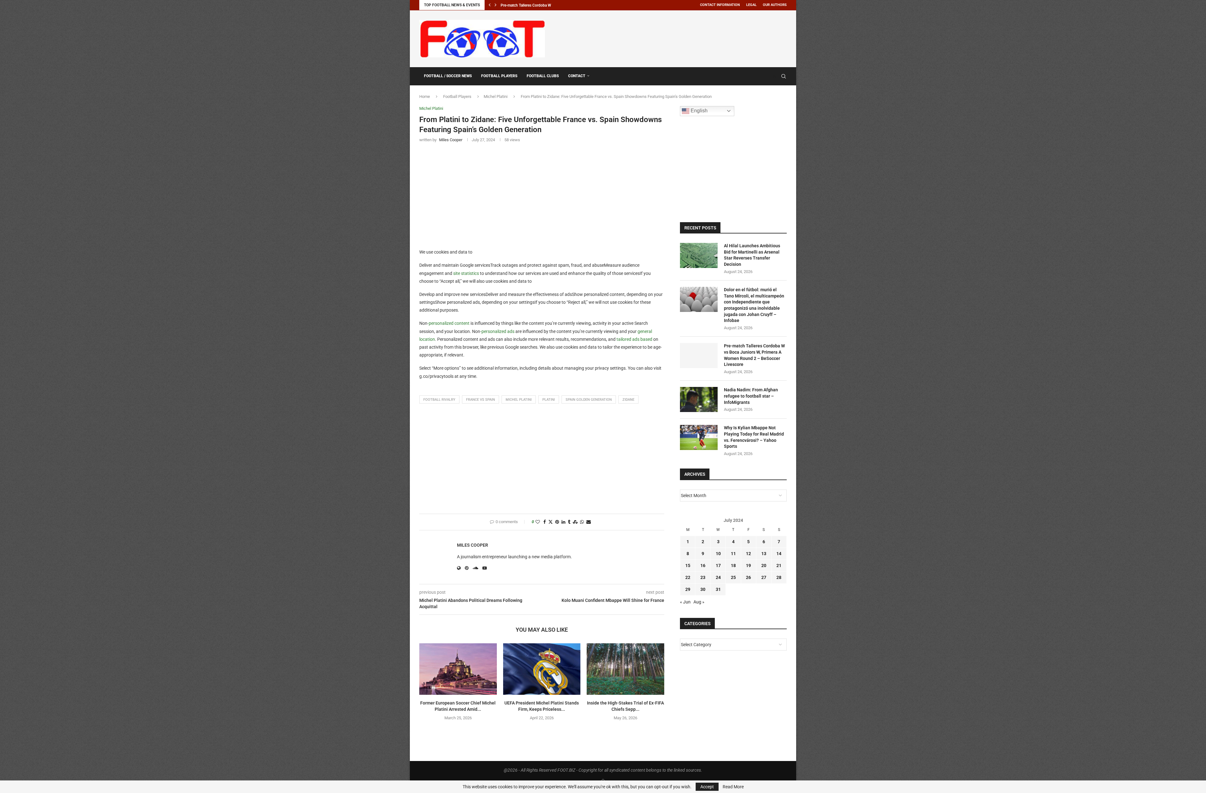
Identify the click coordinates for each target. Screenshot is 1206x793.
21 (778, 565)
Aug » (698, 601)
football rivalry (439, 400)
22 (687, 577)
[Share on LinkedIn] (563, 522)
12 (748, 553)
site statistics (466, 273)
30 (702, 589)
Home (424, 96)
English (698, 110)
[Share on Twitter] (550, 522)
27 (763, 577)
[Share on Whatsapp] (582, 522)
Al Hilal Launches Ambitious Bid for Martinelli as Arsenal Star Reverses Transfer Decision (752, 255)
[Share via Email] (588, 522)
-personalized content (448, 323)
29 (687, 589)
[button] (489, 5)
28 (778, 577)
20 (763, 565)
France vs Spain (480, 400)
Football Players (499, 76)
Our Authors (775, 5)
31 (718, 589)
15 (687, 565)
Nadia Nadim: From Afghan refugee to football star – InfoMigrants (751, 396)
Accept (707, 786)
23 (702, 577)
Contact (576, 76)
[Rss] (774, 76)
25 (733, 577)
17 (718, 565)
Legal (751, 5)
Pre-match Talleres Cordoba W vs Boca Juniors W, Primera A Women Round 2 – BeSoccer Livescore (754, 355)
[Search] (783, 76)
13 (763, 553)
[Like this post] (537, 522)
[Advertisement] (672, 38)
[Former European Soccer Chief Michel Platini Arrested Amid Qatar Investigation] (458, 669)
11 (733, 553)
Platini (548, 400)
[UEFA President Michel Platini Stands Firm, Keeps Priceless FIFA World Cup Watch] (542, 669)
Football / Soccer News (448, 76)
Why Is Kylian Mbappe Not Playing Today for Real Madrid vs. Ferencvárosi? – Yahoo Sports (754, 437)
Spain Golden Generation (589, 400)
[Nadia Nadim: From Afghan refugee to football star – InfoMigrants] (699, 399)
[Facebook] (768, 76)
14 (778, 553)
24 (718, 577)
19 (748, 565)
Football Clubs (543, 76)
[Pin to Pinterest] (557, 522)
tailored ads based (634, 339)
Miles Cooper (472, 545)
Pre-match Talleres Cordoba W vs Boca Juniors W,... (544, 5)
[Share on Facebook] (544, 522)
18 (733, 565)
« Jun (685, 601)
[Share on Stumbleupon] (575, 522)
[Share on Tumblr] (569, 522)
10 (718, 553)
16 (702, 565)
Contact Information (720, 5)
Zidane (628, 400)
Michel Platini (496, 96)
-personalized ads (497, 331)
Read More (733, 787)
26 (748, 577)
